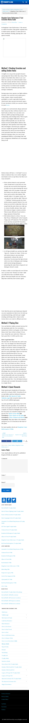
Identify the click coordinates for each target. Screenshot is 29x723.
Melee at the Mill (14, 413)
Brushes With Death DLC (8, 670)
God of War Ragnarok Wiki (8, 576)
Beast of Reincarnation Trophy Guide (11, 514)
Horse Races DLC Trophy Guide (10, 664)
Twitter (3, 709)
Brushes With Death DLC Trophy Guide (12, 667)
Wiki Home (4, 612)
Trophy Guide (5, 658)
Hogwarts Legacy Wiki (7, 572)
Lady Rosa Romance (7, 620)
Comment (4, 458)
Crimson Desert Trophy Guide (9, 530)
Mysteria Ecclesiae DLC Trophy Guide (11, 678)
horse (7, 105)
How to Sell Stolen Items (8, 635)
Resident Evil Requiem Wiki (8, 556)
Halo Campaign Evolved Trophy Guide (11, 518)
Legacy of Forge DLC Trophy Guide (11, 672)
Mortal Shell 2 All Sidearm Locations (10, 603)
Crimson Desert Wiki (6, 552)
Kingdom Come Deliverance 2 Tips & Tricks (21, 435)
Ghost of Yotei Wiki (6, 559)
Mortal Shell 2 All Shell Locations (9, 595)
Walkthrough (5, 615)
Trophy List (5, 655)
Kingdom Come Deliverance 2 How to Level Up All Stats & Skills (8, 435)
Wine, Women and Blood (16, 417)
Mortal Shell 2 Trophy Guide (8, 508)
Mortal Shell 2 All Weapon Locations (10, 600)
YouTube (3, 703)
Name (3, 475)
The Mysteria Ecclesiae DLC (9, 681)
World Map (4, 652)
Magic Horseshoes (6, 684)
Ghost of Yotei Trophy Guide (8, 536)
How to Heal (5, 632)
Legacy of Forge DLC (7, 675)
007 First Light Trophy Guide (8, 526)
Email (3, 482)
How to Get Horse (6, 626)
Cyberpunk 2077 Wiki (6, 579)
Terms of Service (5, 693)
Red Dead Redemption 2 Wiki (8, 582)
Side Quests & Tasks (7, 618)
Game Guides (11, 445)
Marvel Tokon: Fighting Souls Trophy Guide (12, 511)
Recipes (4, 649)
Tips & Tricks (5, 646)
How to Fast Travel (7, 629)
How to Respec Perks (7, 638)
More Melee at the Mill (16, 415)
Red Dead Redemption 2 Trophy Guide (11, 543)
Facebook (3, 706)
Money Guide (5, 644)
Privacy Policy (5, 696)
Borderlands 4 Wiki (6, 562)
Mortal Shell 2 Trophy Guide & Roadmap (11, 592)
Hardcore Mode (6, 661)
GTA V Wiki (4, 586)
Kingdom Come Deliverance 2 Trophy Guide (12, 540)
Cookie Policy (4, 699)
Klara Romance (6, 623)
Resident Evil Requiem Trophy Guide (10, 533)
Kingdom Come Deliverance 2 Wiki (10, 566)
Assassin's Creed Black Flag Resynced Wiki (12, 549)
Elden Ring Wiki (5, 569)
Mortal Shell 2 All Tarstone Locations (11, 597)
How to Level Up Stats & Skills (9, 641)
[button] (23, 2)
